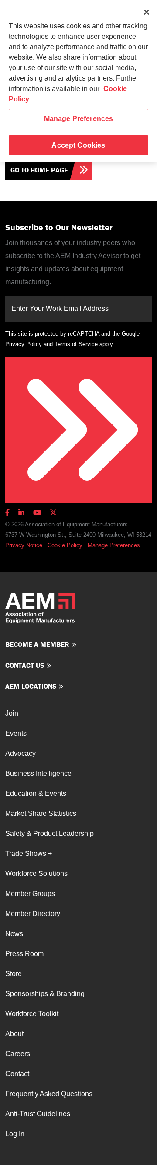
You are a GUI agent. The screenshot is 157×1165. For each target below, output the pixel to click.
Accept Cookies (78, 145)
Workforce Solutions (36, 873)
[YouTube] (37, 512)
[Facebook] (9, 512)
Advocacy (20, 753)
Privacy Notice (23, 545)
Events (16, 733)
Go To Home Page (39, 169)
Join (11, 713)
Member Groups (30, 893)
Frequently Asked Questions (48, 1094)
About (14, 1033)
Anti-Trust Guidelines (37, 1114)
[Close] (146, 12)
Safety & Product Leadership (49, 833)
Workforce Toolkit (31, 1013)
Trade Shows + (28, 853)
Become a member (37, 644)
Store (13, 973)
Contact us (24, 665)
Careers (17, 1053)
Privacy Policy (23, 344)
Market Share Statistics (40, 813)
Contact (17, 1073)
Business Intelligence (38, 773)
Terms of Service (76, 344)
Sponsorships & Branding (45, 993)
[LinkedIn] (21, 512)
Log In (14, 1134)
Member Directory (32, 913)
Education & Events (35, 793)
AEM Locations (30, 686)
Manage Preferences (114, 545)
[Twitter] (53, 512)
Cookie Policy (65, 545)
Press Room (24, 953)
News (14, 933)
